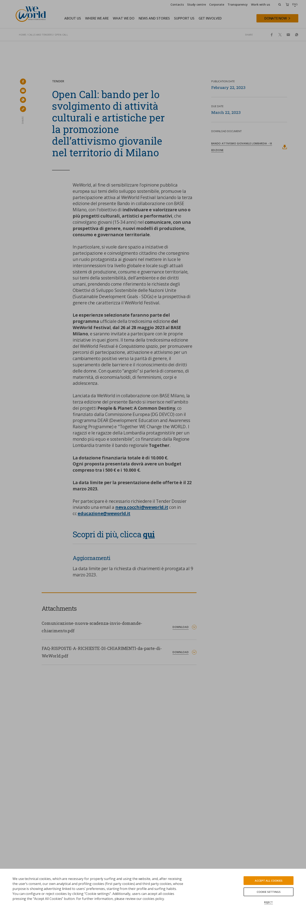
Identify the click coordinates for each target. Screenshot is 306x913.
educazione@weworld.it (104, 513)
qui (149, 534)
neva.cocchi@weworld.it (141, 507)
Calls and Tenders (40, 34)
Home (22, 34)
